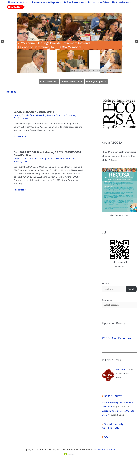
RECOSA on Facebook (116, 338)
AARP (107, 436)
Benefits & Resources (72, 81)
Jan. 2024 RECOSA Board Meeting (34, 111)
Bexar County (113, 396)
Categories (107, 300)
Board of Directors (56, 115)
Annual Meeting (38, 115)
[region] (69, 41)
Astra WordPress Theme (103, 449)
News (25, 118)
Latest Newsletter (49, 81)
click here (120, 369)
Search (105, 283)
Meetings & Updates (96, 81)
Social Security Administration (113, 426)
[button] (29, 2)
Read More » (20, 136)
